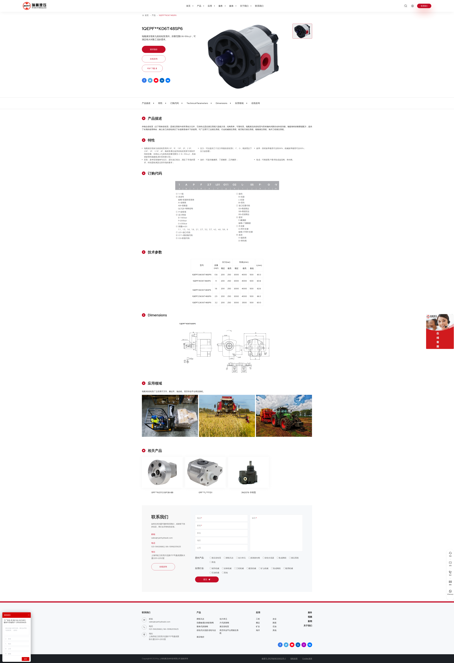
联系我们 (424, 6)
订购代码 (174, 103)
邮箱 (199, 525)
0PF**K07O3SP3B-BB (162, 492)
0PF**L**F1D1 (205, 492)
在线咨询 (153, 59)
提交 (205, 579)
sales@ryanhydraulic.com (162, 538)
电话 (199, 518)
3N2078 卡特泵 (248, 492)
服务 (310, 612)
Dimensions (221, 103)
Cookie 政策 (307, 658)
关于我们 (308, 625)
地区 (199, 540)
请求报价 (153, 49)
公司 (199, 548)
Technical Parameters (197, 103)
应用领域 (239, 103)
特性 (160, 103)
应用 (258, 612)
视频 (310, 616)
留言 (254, 518)
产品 (154, 15)
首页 (147, 15)
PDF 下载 (152, 68)
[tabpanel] (244, 57)
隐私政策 (294, 658)
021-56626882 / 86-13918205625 (166, 546)
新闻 (310, 621)
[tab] (302, 31)
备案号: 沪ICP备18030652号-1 (274, 658)
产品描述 (146, 103)
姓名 (199, 533)
